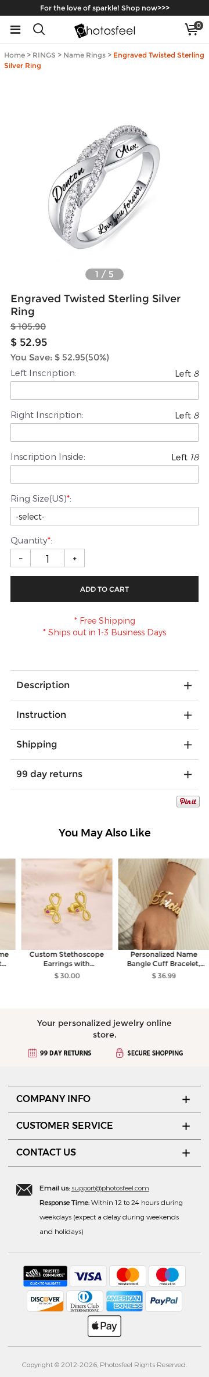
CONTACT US (46, 1152)
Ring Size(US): (40, 498)
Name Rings (84, 55)
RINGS (44, 55)
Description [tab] (43, 685)
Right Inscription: (47, 414)
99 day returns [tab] (49, 773)
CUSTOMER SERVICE (64, 1125)
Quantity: (32, 540)
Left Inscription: (43, 372)
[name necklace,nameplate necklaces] (104, 30)
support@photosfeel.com (110, 1187)
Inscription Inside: (47, 456)
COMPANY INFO (53, 1098)
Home (14, 55)
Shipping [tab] (36, 744)
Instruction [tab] (41, 714)
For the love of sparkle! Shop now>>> (105, 7)
